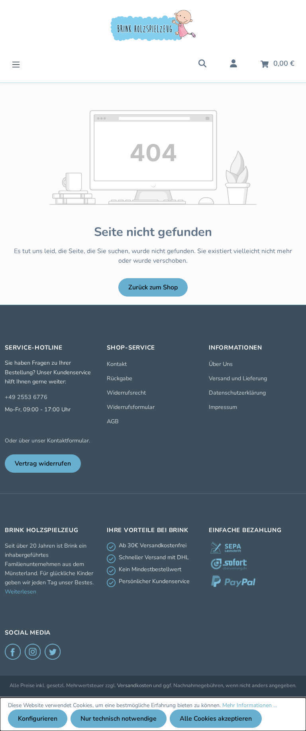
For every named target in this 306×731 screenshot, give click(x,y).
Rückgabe (119, 378)
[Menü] (16, 63)
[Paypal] (233, 581)
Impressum (223, 407)
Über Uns (221, 364)
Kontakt (117, 364)
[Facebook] (13, 652)
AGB (113, 421)
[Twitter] (53, 652)
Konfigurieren (37, 718)
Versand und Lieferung (238, 378)
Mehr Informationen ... (249, 705)
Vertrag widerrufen (43, 463)
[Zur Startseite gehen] (153, 25)
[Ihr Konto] (233, 63)
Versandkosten (134, 685)
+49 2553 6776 (26, 397)
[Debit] (226, 547)
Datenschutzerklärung (237, 393)
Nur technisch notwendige (118, 718)
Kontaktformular (68, 440)
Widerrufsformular (131, 407)
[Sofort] (229, 564)
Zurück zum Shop (153, 287)
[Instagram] (33, 652)
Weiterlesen (20, 591)
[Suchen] (202, 63)
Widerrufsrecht (126, 393)
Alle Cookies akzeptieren (216, 718)
